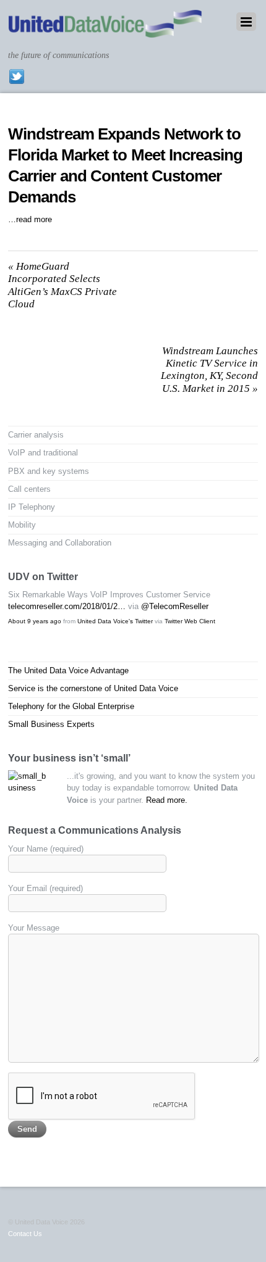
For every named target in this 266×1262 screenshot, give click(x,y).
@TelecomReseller (174, 606)
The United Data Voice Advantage (68, 670)
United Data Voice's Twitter (115, 621)
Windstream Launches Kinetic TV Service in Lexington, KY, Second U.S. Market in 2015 (209, 369)
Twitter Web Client (190, 621)
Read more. (166, 800)
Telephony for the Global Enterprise (71, 706)
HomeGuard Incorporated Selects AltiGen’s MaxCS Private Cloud (62, 285)
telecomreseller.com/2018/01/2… (67, 606)
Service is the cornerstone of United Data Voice (93, 688)
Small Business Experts (51, 724)
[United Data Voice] (105, 32)
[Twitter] (16, 76)
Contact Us (25, 1233)
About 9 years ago (34, 621)
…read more (30, 219)
